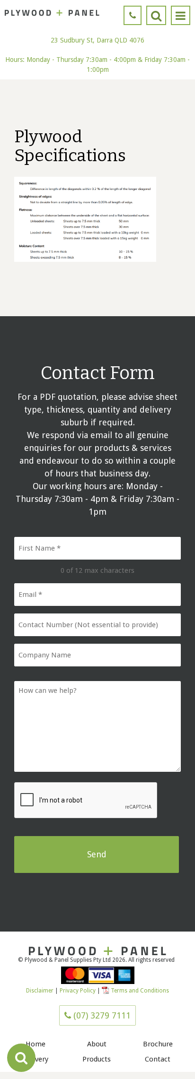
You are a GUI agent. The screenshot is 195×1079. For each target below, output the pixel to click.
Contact (157, 1059)
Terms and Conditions (140, 990)
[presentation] (86, 800)
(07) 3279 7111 (101, 1015)
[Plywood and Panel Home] (52, 12)
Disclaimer (39, 990)
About (96, 1044)
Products (96, 1059)
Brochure (158, 1044)
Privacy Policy (78, 990)
